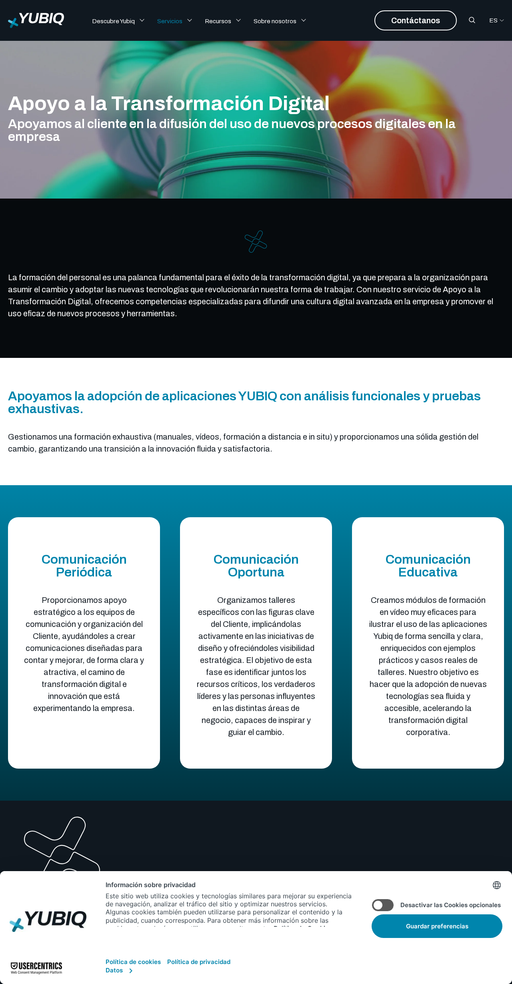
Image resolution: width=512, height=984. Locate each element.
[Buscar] (472, 20)
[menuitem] (124, 20)
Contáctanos (415, 20)
